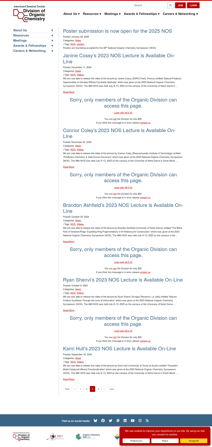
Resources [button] (91, 13)
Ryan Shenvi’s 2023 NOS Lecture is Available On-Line (123, 279)
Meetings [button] (111, 13)
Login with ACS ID (123, 112)
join (115, 118)
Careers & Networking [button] (179, 13)
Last (112, 389)
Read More (68, 92)
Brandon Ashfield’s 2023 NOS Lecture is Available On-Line (123, 207)
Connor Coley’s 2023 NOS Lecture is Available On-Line (119, 132)
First (67, 389)
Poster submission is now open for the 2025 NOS (117, 30)
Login (193, 5)
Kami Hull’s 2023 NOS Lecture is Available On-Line (119, 348)
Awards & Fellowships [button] (140, 13)
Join (180, 5)
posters (80, 44)
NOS (73, 44)
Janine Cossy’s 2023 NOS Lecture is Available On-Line (119, 58)
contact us (145, 122)
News (78, 40)
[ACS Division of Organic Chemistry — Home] (29, 14)
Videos (80, 74)
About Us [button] (70, 13)
